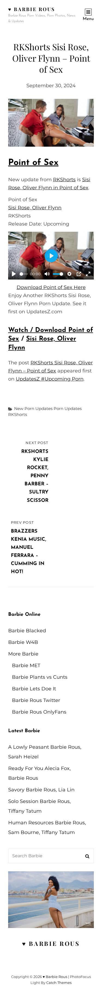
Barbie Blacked (27, 631)
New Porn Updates (33, 408)
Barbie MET (26, 665)
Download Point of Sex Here (51, 287)
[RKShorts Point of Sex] (51, 123)
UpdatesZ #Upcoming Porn (50, 379)
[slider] (24, 274)
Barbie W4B (23, 642)
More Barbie (23, 654)
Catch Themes (59, 982)
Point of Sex (33, 163)
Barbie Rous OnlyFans (39, 712)
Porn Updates (68, 408)
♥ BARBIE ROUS (51, 943)
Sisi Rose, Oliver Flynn (34, 208)
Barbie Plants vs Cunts (39, 677)
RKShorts (64, 180)
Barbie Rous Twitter (36, 700)
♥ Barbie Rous (31, 9)
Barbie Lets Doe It (34, 689)
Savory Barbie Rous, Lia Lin (41, 790)
